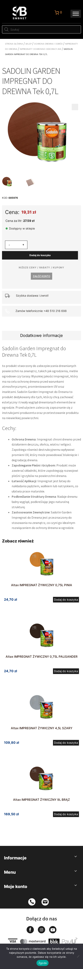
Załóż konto (41, 276)
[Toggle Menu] (76, 14)
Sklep (28, 44)
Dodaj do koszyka (40, 255)
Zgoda (42, 963)
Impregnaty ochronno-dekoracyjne (40, 49)
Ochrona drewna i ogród (48, 44)
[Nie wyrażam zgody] (78, 956)
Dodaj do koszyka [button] (66, 599)
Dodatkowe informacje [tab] (41, 335)
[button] (75, 107)
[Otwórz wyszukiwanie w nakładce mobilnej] (41, 29)
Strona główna (14, 44)
